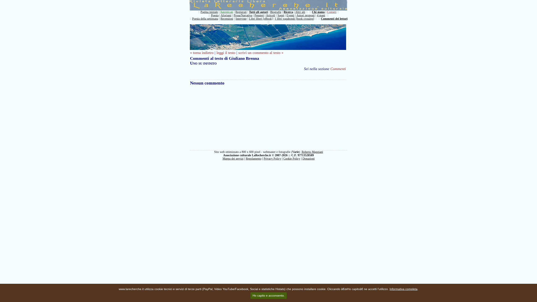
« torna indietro (202, 53)
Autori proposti (305, 15)
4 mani (321, 15)
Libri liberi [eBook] (261, 18)
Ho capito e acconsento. (269, 295)
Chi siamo (318, 12)
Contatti (331, 12)
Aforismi (226, 15)
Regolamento (253, 158)
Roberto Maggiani (312, 152)
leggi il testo (225, 53)
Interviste (241, 18)
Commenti (338, 69)
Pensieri (259, 15)
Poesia (215, 15)
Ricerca (288, 12)
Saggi (281, 15)
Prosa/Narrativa (243, 15)
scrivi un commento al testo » (260, 53)
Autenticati (226, 12)
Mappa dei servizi (233, 158)
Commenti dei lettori (334, 18)
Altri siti (300, 12)
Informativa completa (403, 289)
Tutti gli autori (258, 12)
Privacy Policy (272, 158)
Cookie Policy (291, 158)
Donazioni (308, 158)
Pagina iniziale (209, 12)
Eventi (290, 15)
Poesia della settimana (205, 18)
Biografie (275, 12)
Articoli (270, 15)
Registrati (241, 12)
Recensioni (226, 18)
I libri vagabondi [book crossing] (294, 18)
